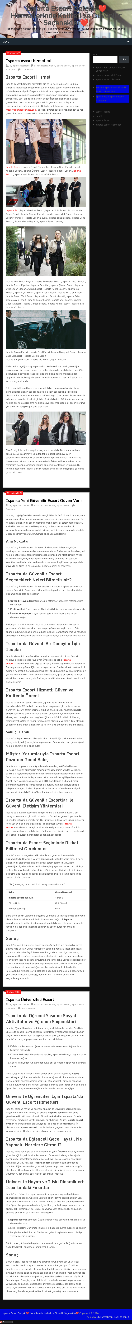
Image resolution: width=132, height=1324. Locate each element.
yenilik (99, 87)
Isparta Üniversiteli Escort (30, 999)
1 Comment (27, 69)
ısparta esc (101, 96)
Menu (6, 41)
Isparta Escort (63, 65)
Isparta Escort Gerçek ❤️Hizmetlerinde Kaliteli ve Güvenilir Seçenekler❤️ (66, 15)
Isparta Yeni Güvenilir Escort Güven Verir (44, 500)
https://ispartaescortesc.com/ (21, 109)
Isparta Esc (12, 210)
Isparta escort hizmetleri (28, 60)
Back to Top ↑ (121, 1316)
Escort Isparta (41, 65)
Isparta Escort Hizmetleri (108, 124)
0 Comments (28, 1008)
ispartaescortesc (21, 65)
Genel (52, 65)
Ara (95, 54)
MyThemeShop (105, 1316)
